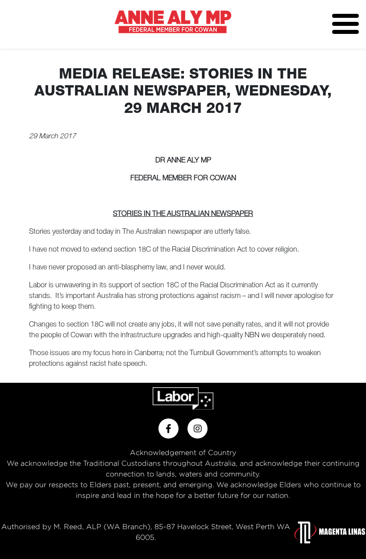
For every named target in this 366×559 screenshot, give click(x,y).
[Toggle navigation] (345, 24)
